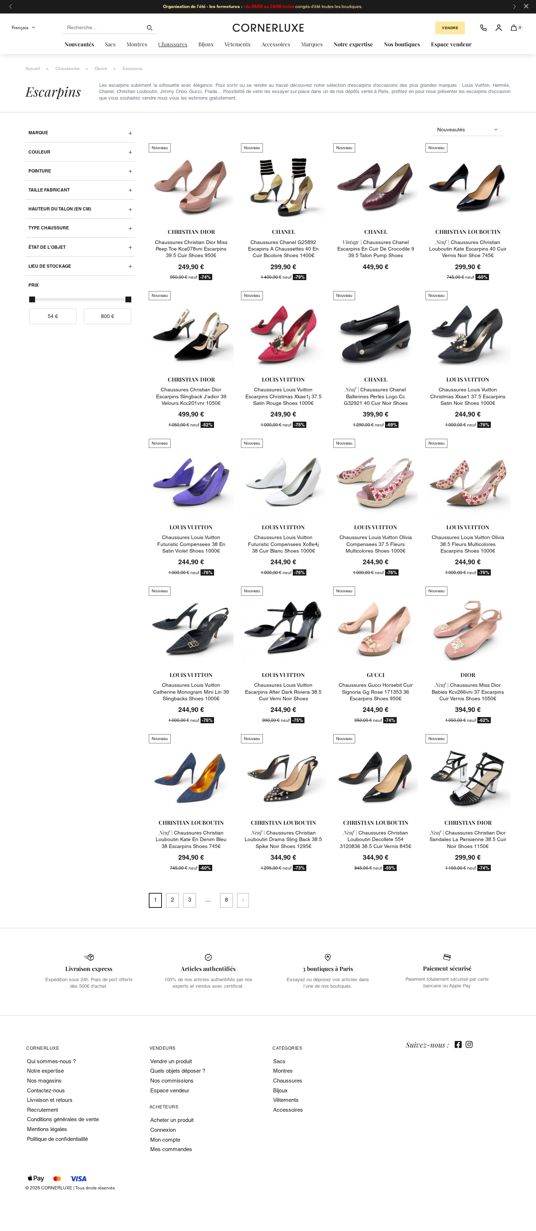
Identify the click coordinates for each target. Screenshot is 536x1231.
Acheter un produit (172, 1120)
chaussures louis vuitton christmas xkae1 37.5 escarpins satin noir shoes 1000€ (467, 396)
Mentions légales (47, 1129)
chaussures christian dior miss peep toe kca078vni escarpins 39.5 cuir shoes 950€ (191, 248)
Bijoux (280, 1090)
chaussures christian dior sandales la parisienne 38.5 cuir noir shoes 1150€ (468, 839)
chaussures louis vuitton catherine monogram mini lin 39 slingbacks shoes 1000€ (191, 691)
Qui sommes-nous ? (51, 1061)
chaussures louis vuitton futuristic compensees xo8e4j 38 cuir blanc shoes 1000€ (283, 543)
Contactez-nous (46, 1090)
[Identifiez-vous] (498, 28)
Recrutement (42, 1110)
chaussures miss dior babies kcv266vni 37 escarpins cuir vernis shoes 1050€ (468, 691)
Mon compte (165, 1140)
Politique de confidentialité (57, 1139)
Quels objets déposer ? (177, 1071)
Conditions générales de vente (63, 1119)
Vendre (450, 28)
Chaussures (287, 1080)
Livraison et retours (50, 1100)
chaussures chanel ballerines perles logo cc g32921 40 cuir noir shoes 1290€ (376, 400)
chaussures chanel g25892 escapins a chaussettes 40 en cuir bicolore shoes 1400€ (283, 248)
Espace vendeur (169, 1090)
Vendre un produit (171, 1061)
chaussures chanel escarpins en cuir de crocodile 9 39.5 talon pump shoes (375, 248)
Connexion (163, 1130)
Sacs (279, 1061)
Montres (283, 1071)
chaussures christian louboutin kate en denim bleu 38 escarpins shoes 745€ (191, 839)
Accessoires (288, 1110)
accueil (33, 68)
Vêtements (286, 1100)
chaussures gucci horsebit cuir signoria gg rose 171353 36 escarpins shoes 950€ (376, 691)
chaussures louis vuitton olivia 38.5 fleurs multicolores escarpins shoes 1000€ (468, 543)
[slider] (32, 299)
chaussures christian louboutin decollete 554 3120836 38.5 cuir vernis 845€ (375, 839)
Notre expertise (45, 1071)
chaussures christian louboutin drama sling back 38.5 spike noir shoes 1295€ (283, 839)
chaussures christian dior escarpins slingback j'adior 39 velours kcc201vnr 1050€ (191, 396)
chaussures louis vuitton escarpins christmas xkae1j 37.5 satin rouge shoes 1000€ (283, 396)
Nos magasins (44, 1080)
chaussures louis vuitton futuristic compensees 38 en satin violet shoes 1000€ (191, 543)
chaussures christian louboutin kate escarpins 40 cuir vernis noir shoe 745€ (467, 248)
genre (101, 68)
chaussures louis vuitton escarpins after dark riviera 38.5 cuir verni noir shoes (283, 691)
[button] (513, 28)
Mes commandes (171, 1149)
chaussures (67, 68)
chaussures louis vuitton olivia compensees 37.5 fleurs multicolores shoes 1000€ (375, 543)
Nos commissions (172, 1080)
